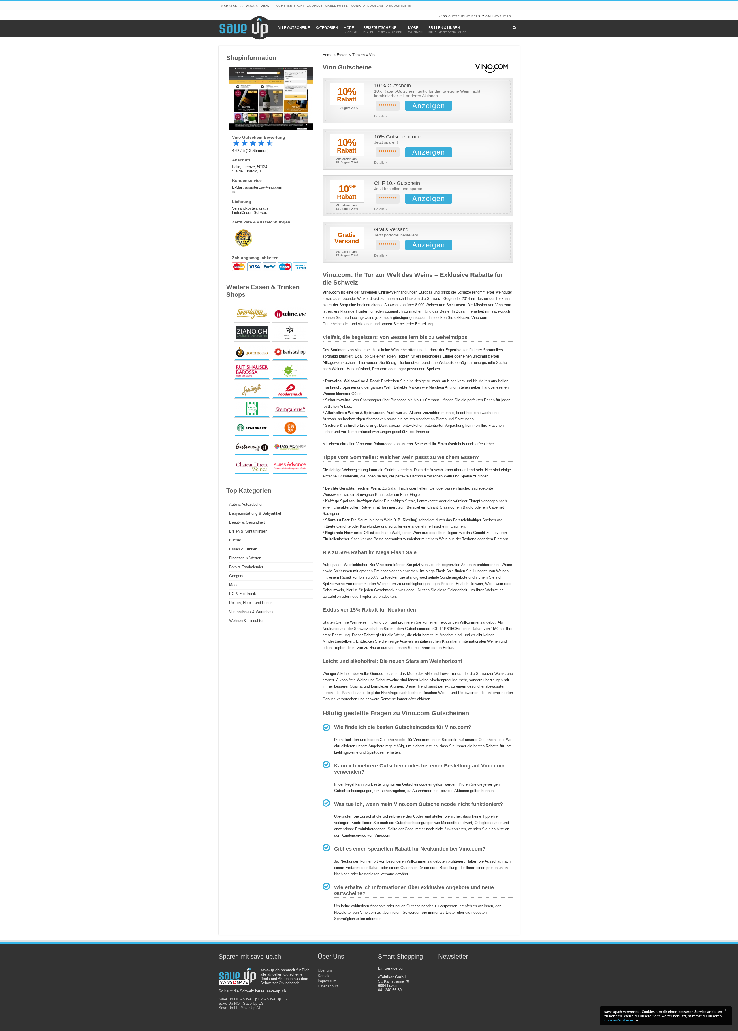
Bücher (235, 540)
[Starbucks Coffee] (252, 428)
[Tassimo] (290, 447)
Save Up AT (251, 1008)
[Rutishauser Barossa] (252, 370)
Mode (233, 585)
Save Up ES (253, 1003)
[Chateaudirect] (252, 466)
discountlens (398, 5)
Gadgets (236, 576)
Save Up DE (229, 999)
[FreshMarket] (252, 408)
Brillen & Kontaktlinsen (248, 531)
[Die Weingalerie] (290, 408)
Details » (381, 116)
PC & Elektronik (242, 594)
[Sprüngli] (252, 389)
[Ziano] (252, 332)
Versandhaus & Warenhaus (251, 611)
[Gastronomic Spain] (252, 447)
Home (327, 55)
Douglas (375, 5)
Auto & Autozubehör (246, 504)
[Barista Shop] (290, 351)
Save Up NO (229, 1003)
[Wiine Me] (290, 313)
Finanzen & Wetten (245, 558)
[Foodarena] (290, 389)
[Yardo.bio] (290, 370)
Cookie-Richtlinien (619, 1020)
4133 (443, 16)
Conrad (358, 5)
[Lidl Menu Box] (290, 428)
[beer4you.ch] (252, 313)
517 (481, 16)
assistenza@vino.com (263, 187)
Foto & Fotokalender (246, 567)
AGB (235, 192)
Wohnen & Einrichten (246, 620)
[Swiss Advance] (290, 466)
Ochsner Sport (290, 5)
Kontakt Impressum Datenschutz (328, 981)
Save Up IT (228, 1008)
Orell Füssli (337, 5)
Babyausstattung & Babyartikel (255, 513)
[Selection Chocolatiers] (290, 332)
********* (388, 106)
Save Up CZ (253, 999)
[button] (727, 1011)
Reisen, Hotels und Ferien (250, 603)
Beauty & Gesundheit (247, 522)
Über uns (325, 970)
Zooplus (315, 5)
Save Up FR (277, 999)
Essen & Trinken (351, 55)
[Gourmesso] (252, 351)
